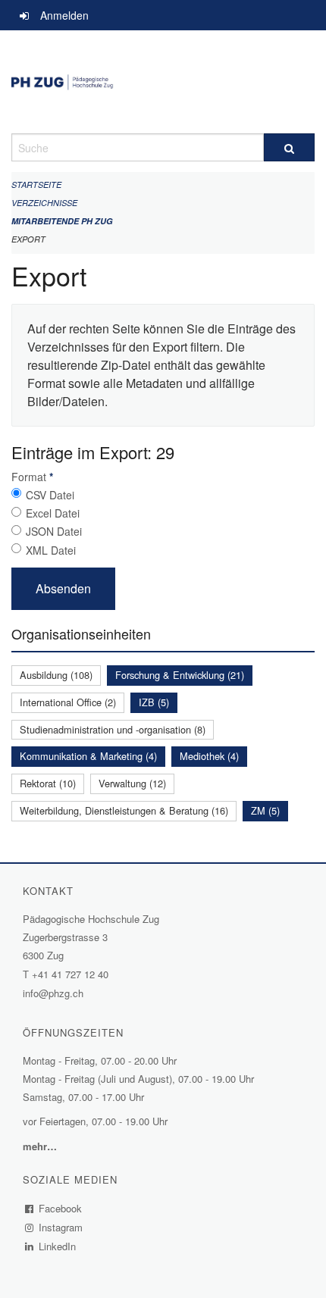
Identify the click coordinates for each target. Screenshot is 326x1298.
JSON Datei (54, 531)
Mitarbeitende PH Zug (62, 221)
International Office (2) (68, 702)
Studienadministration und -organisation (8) (112, 729)
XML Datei (51, 550)
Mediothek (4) (209, 756)
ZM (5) (265, 810)
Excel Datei (53, 513)
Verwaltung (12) (132, 783)
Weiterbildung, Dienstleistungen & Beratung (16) (124, 810)
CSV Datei (50, 494)
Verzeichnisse (44, 202)
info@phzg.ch (53, 993)
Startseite (36, 184)
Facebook (61, 1208)
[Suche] (289, 147)
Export (28, 239)
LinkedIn (58, 1246)
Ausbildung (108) (56, 675)
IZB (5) (154, 702)
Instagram (61, 1227)
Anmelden (64, 15)
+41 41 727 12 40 (70, 974)
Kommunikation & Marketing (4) (88, 756)
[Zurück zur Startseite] (163, 81)
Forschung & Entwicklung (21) (179, 675)
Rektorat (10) (48, 783)
